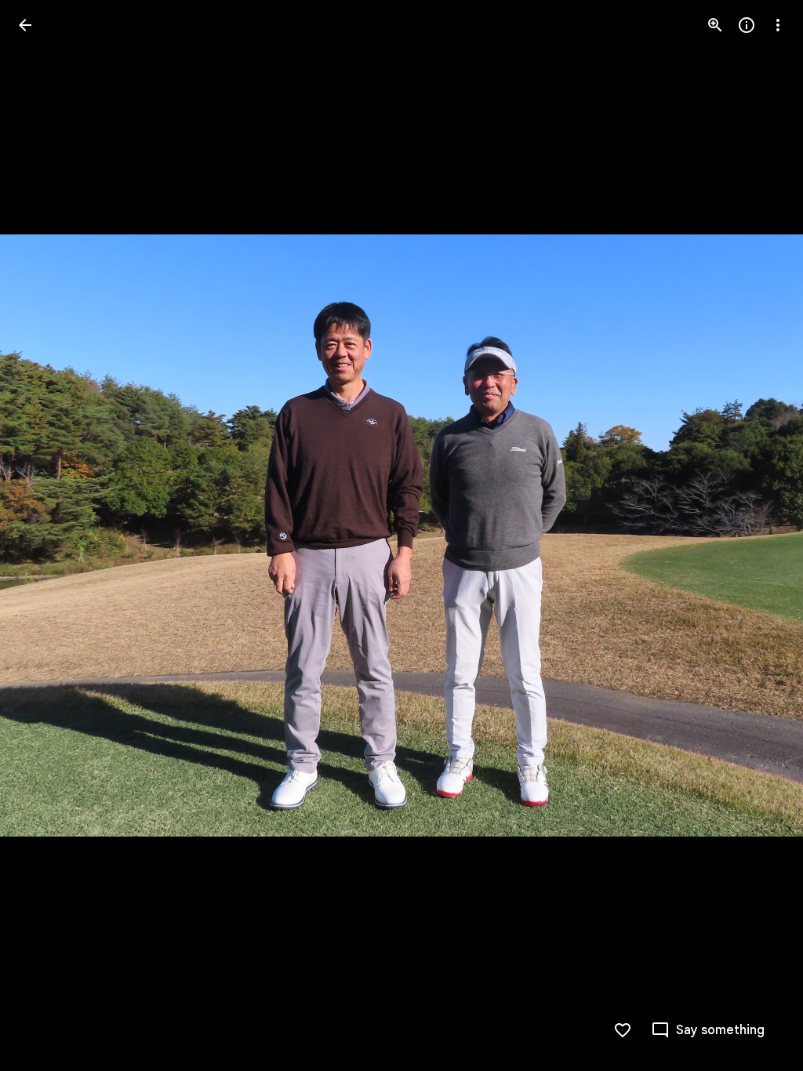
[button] (44, 535)
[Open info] (746, 25)
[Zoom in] (715, 25)
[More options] (778, 25)
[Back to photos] (25, 25)
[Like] (622, 1030)
